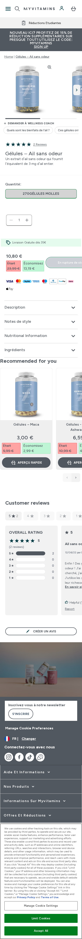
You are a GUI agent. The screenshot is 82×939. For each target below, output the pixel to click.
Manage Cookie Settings (41, 905)
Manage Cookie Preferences (29, 728)
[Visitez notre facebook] (19, 757)
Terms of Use (50, 897)
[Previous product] (67, 477)
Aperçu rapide (30, 462)
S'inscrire (20, 714)
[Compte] (62, 9)
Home (8, 56)
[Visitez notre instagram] (8, 757)
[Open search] (17, 9)
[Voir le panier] (73, 8)
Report (70, 609)
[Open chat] (40, 757)
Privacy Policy (26, 897)
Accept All (41, 930)
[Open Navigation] (8, 8)
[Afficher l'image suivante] (76, 90)
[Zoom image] (49, 67)
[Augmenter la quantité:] (27, 220)
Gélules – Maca (26, 424)
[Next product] (76, 477)
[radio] (41, 194)
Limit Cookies (41, 918)
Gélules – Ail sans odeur (32, 56)
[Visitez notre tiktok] (29, 757)
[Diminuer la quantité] (11, 220)
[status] (19, 220)
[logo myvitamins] (39, 8)
